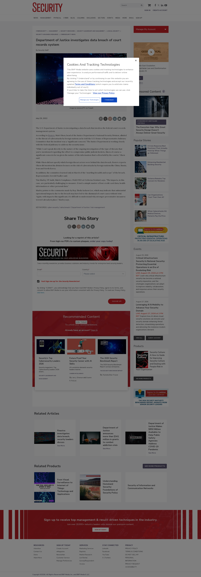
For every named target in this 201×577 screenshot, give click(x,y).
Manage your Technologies (89, 100)
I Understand (109, 100)
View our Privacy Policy (104, 93)
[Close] (135, 60)
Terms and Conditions (85, 84)
